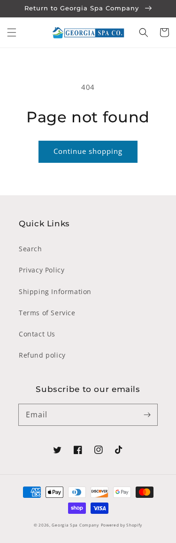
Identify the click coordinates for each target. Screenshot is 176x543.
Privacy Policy (41, 269)
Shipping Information (55, 291)
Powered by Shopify (122, 524)
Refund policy (42, 355)
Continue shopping (88, 151)
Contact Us (37, 333)
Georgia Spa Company (75, 524)
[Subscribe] (147, 414)
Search (30, 248)
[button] (11, 32)
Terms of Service (47, 312)
